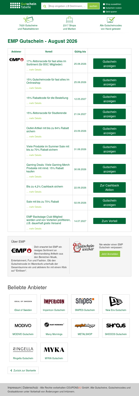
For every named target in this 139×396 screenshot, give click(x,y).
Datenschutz (30, 387)
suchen (93, 6)
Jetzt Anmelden (110, 254)
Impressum (14, 387)
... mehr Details (34, 69)
